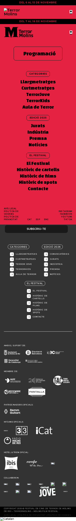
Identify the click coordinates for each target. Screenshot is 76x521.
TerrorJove (38, 94)
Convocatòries (59, 254)
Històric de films (38, 176)
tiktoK (68, 219)
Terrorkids (23, 269)
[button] (38, 519)
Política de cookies (11, 212)
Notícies (38, 144)
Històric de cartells (38, 169)
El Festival (38, 163)
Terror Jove (24, 264)
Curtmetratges (38, 88)
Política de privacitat (11, 218)
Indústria (38, 132)
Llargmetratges (38, 81)
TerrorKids (38, 100)
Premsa (38, 138)
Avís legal (10, 208)
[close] (71, 11)
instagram (65, 211)
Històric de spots (38, 182)
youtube (66, 216)
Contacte (38, 188)
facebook (66, 214)
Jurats (38, 125)
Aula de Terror (38, 107)
